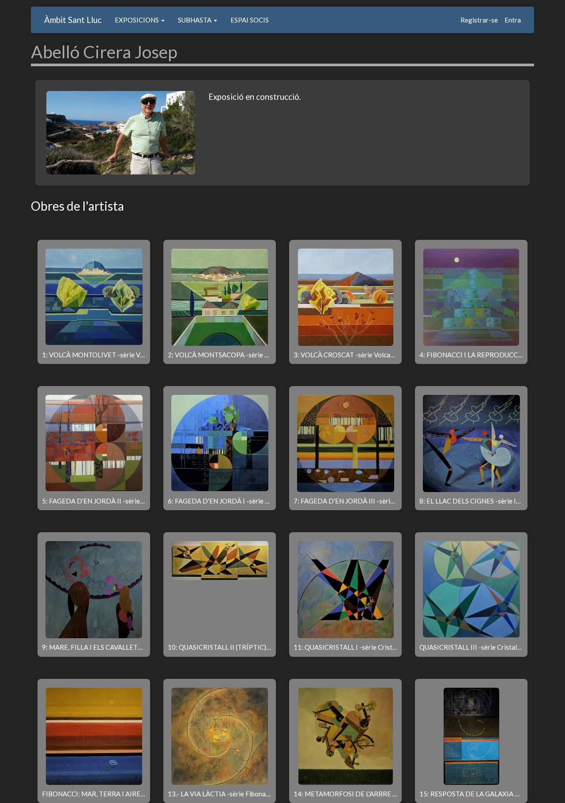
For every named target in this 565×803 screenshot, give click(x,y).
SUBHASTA (195, 20)
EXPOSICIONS (137, 20)
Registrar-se (479, 20)
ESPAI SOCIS (249, 20)
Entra (513, 20)
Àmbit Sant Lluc (73, 20)
